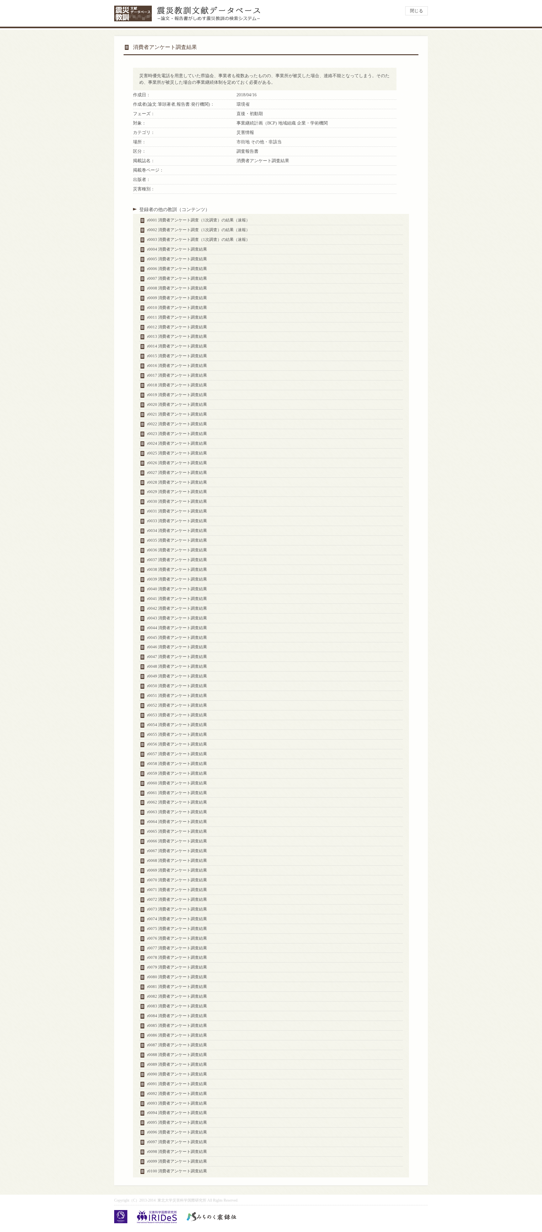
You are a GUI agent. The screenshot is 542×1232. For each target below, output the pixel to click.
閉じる (416, 10)
